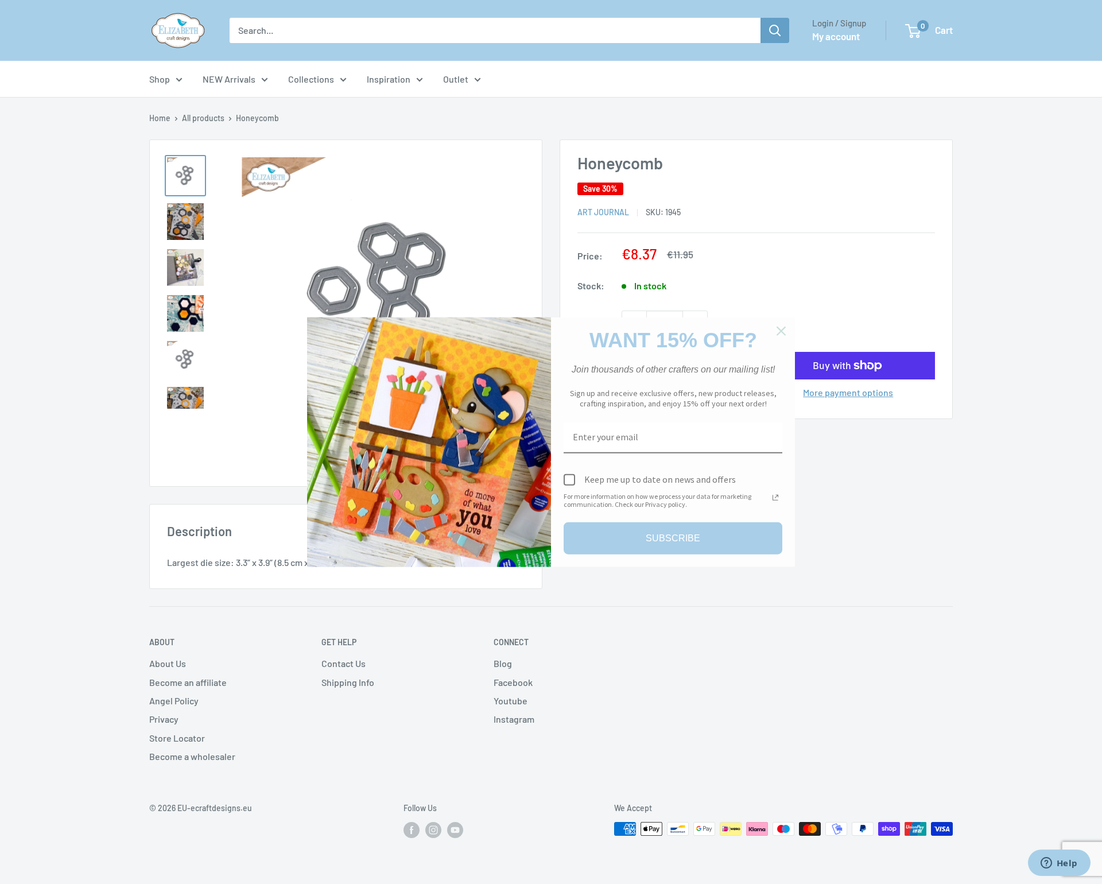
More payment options (848, 392)
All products (203, 118)
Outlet (455, 78)
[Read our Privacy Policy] (775, 497)
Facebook (513, 682)
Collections (311, 78)
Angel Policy (174, 700)
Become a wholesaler (192, 756)
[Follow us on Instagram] (433, 830)
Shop (159, 78)
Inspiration (388, 78)
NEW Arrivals (229, 78)
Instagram (514, 719)
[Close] (781, 331)
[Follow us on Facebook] (411, 830)
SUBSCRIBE (673, 538)
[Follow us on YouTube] (455, 830)
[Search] (774, 30)
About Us (167, 663)
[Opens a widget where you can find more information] (1059, 864)
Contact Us (343, 663)
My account (836, 36)
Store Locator (177, 737)
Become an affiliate (188, 682)
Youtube (510, 700)
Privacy (164, 719)
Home (159, 118)
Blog (503, 663)
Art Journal (603, 212)
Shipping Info (347, 682)
